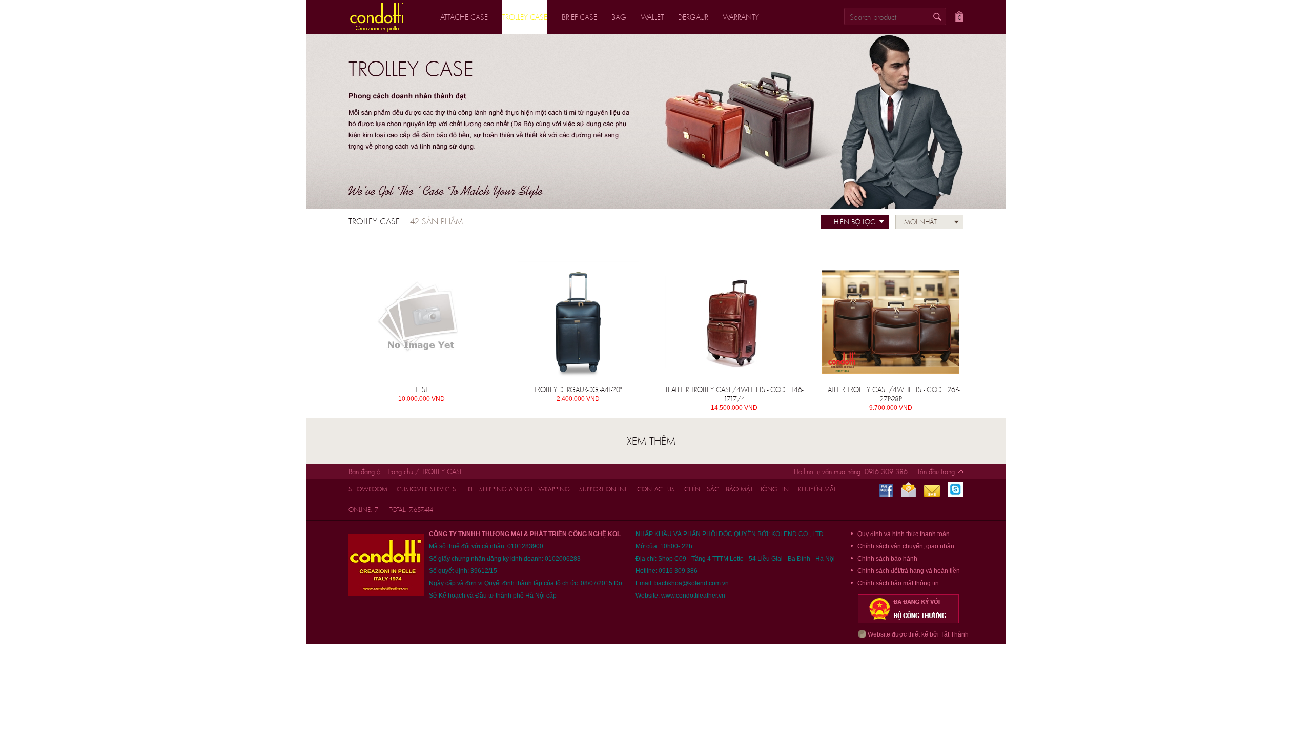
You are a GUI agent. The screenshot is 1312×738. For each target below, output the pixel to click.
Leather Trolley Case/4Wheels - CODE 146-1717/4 (734, 394)
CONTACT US (656, 489)
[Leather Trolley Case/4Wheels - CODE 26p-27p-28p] (890, 321)
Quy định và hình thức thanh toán (903, 534)
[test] (421, 321)
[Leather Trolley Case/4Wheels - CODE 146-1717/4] (734, 321)
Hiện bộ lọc (854, 222)
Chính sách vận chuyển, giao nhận (905, 546)
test (421, 389)
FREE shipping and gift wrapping (517, 489)
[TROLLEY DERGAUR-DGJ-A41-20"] (578, 321)
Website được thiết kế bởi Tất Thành (917, 634)
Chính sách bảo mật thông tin (736, 489)
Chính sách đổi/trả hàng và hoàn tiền (908, 571)
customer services (426, 489)
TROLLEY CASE (442, 471)
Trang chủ (400, 471)
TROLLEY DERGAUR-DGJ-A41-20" (578, 389)
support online (603, 489)
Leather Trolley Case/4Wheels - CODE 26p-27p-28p (890, 394)
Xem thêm (651, 440)
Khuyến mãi (816, 489)
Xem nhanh (397, 253)
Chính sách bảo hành (887, 558)
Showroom (367, 489)
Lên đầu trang (936, 471)
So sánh (462, 253)
